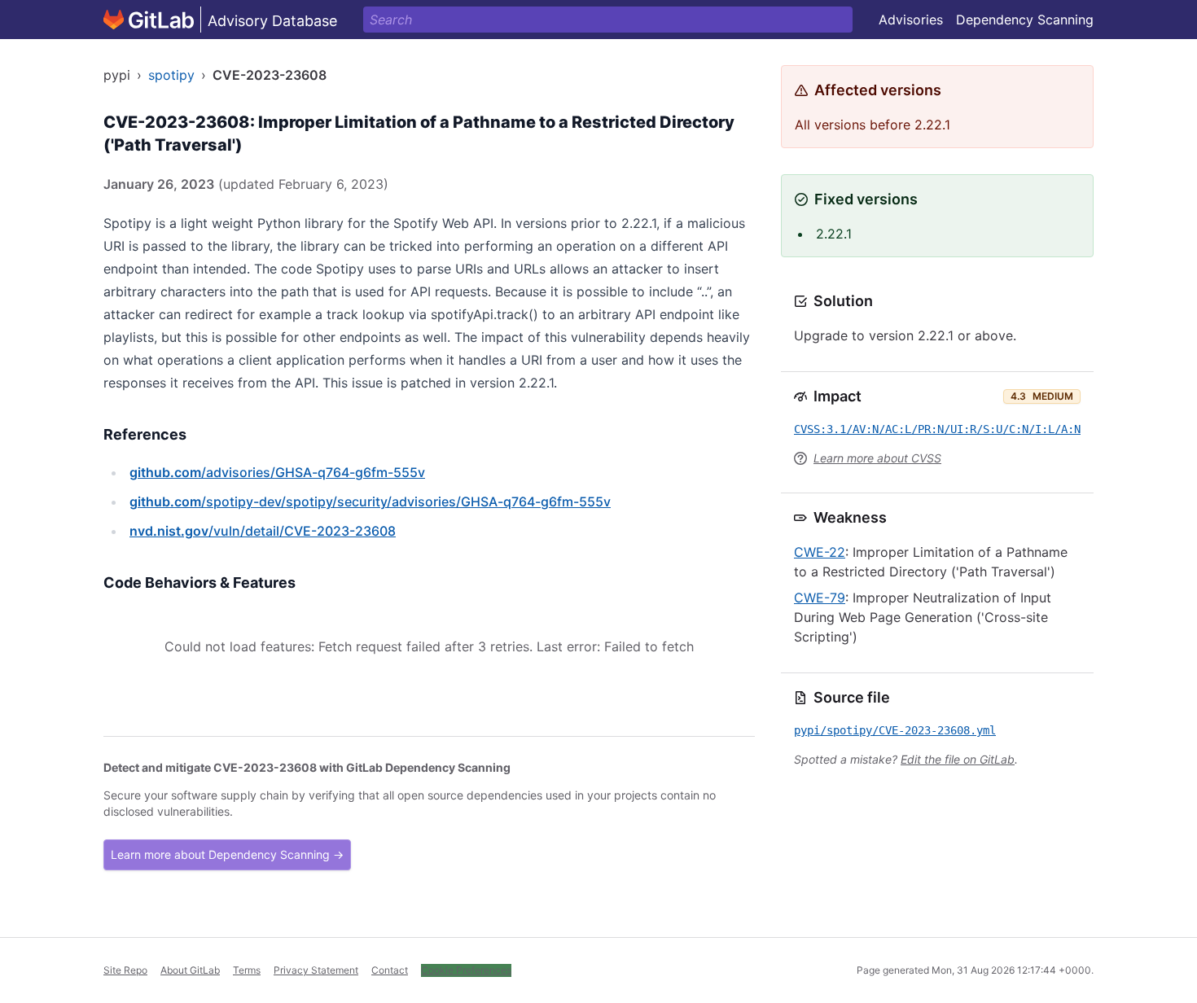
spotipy (171, 75)
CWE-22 (819, 552)
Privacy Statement (316, 970)
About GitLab (190, 970)
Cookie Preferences (466, 970)
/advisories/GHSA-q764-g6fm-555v (277, 472)
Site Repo (125, 970)
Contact (389, 970)
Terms (247, 970)
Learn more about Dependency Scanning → (227, 854)
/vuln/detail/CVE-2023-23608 (262, 531)
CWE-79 (819, 597)
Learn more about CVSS (877, 458)
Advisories (911, 19)
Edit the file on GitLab (958, 759)
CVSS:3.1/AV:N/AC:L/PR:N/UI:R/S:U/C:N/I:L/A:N (937, 429)
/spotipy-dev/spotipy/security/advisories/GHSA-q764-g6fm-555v (370, 501)
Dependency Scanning (1025, 19)
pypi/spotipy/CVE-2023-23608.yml (895, 730)
